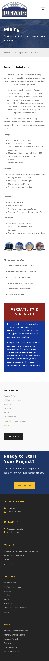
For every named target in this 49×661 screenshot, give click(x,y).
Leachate (7, 408)
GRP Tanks (8, 564)
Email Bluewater (14, 511)
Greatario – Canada (15, 529)
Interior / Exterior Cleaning (14, 635)
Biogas (6, 412)
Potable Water (10, 396)
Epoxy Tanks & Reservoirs (14, 555)
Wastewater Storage (12, 400)
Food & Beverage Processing (15, 421)
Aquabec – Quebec (15, 532)
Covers (7, 559)
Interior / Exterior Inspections (16, 630)
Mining (6, 425)
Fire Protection (10, 416)
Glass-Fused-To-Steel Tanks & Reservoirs (21, 551)
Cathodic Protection (12, 639)
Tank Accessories (11, 643)
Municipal (7, 404)
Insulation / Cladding (12, 651)
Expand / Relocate (11, 647)
